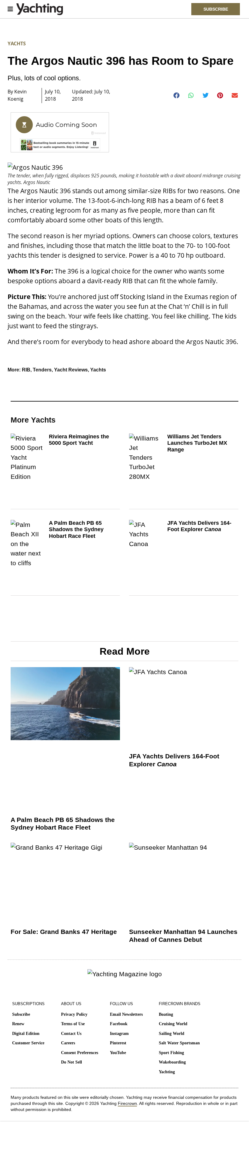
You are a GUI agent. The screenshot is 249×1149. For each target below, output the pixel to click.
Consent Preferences (79, 1052)
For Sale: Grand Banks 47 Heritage (64, 931)
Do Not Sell (71, 1062)
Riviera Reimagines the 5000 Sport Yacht (79, 439)
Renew (18, 1024)
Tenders (42, 369)
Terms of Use (73, 1024)
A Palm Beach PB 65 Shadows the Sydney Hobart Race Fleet (76, 529)
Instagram (119, 1033)
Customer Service (28, 1043)
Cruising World (173, 1024)
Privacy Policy (74, 1014)
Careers (68, 1043)
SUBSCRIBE (215, 9)
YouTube (118, 1052)
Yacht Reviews (71, 369)
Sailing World (171, 1033)
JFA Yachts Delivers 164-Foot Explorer (199, 526)
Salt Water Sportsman (179, 1043)
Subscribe (21, 1014)
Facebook (119, 1024)
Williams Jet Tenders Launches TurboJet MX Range (197, 443)
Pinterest (118, 1043)
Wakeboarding (172, 1062)
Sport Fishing (171, 1052)
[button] (176, 95)
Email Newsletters (126, 1014)
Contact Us (71, 1033)
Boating (166, 1014)
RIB (26, 369)
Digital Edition (25, 1033)
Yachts (17, 43)
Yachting (167, 1072)
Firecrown (127, 1103)
